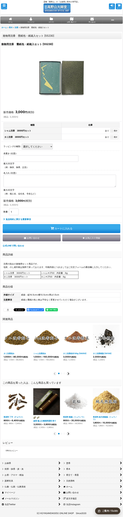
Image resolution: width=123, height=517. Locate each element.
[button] (4, 6)
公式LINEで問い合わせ (13, 245)
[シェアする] (7, 309)
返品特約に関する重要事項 (18, 219)
